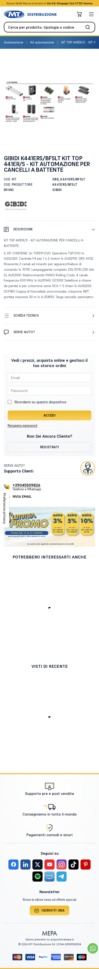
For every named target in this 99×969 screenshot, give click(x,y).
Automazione (14, 42)
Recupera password (22, 425)
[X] (37, 864)
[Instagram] (61, 864)
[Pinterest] (85, 864)
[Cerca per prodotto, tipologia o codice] (89, 27)
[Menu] (91, 14)
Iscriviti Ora (53, 910)
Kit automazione (42, 42)
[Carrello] (79, 14)
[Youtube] (49, 864)
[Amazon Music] (49, 876)
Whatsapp (75, 3)
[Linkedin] (25, 864)
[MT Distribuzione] (30, 14)
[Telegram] (61, 876)
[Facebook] (13, 864)
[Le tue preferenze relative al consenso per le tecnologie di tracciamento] (4, 508)
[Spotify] (37, 876)
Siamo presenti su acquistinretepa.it (49, 939)
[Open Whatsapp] (92, 948)
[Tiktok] (73, 864)
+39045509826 (26, 485)
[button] (49, 229)
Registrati (49, 447)
